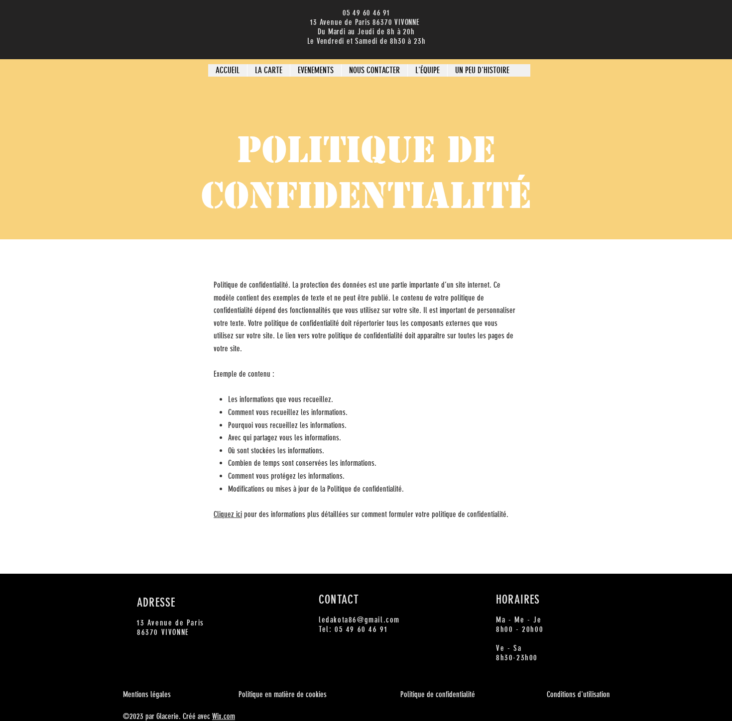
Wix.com (223, 716)
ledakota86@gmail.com (359, 619)
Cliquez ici (228, 514)
